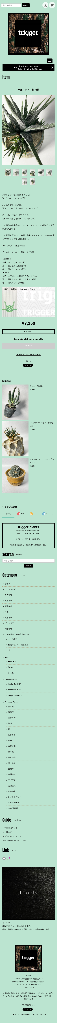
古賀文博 (12, 746)
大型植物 (8, 629)
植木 (6, 612)
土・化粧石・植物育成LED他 (17, 634)
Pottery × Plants (11, 702)
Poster (11, 667)
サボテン (8, 584)
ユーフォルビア (11, 589)
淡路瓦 (11, 712)
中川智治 (12, 774)
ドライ (11, 650)
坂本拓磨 (12, 757)
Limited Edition (11, 679)
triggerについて (11, 828)
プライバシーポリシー (14, 836)
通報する (28, 361)
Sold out (28, 346)
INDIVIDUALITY (14, 684)
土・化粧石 (12, 639)
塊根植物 (8, 600)
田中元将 (12, 763)
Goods (11, 673)
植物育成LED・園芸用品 (18, 645)
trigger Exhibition (15, 695)
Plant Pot (12, 661)
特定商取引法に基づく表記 (16, 840)
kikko (10, 740)
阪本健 (11, 752)
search (25, 5)
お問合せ (8, 832)
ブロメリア (9, 623)
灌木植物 (8, 606)
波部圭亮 (12, 786)
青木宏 (11, 706)
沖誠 (10, 723)
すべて (8, 514)
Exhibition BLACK (15, 690)
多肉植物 (8, 595)
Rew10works (13, 803)
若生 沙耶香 (13, 808)
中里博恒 (12, 780)
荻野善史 (12, 735)
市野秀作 (12, 718)
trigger (7, 657)
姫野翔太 (12, 791)
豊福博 (11, 769)
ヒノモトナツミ (14, 797)
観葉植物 (8, 617)
